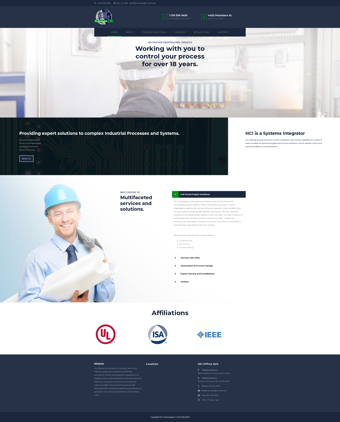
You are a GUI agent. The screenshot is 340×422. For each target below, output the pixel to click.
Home (114, 32)
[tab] (209, 194)
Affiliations (201, 32)
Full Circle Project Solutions (195, 194)
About (130, 32)
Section (185, 281)
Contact (223, 32)
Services (180, 32)
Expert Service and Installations (198, 273)
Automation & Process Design (197, 265)
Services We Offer (190, 257)
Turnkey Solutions (154, 32)
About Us (26, 158)
